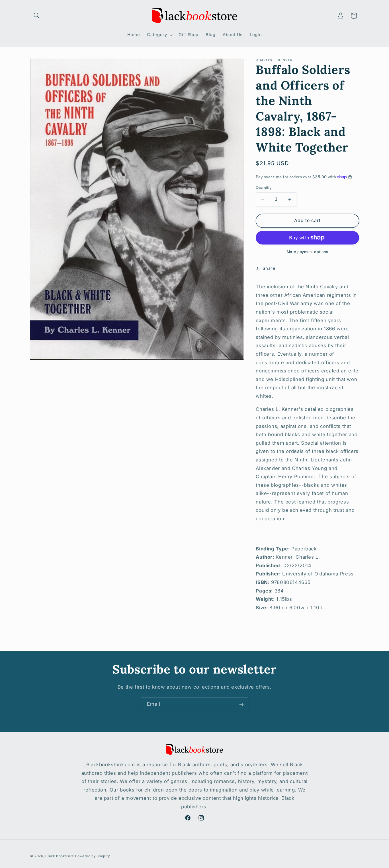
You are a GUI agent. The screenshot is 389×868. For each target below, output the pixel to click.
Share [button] (269, 268)
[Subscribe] (241, 704)
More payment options (307, 252)
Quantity (264, 187)
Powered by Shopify (92, 856)
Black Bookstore (59, 856)
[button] (36, 15)
